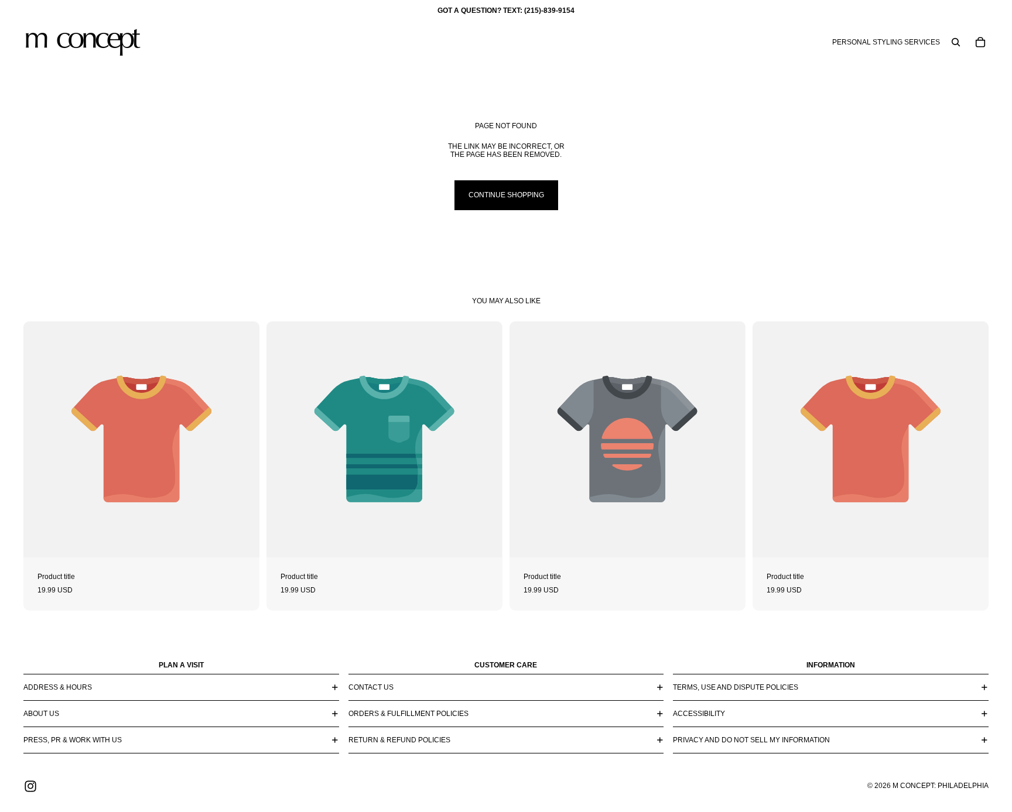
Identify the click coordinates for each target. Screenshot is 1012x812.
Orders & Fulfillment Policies (408, 714)
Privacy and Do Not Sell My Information (751, 740)
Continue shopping (506, 195)
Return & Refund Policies (399, 740)
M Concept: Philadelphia (941, 786)
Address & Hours (57, 687)
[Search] (956, 42)
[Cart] (980, 42)
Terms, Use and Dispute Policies (735, 687)
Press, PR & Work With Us (72, 740)
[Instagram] (30, 786)
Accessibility (699, 714)
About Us (41, 714)
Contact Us (371, 687)
